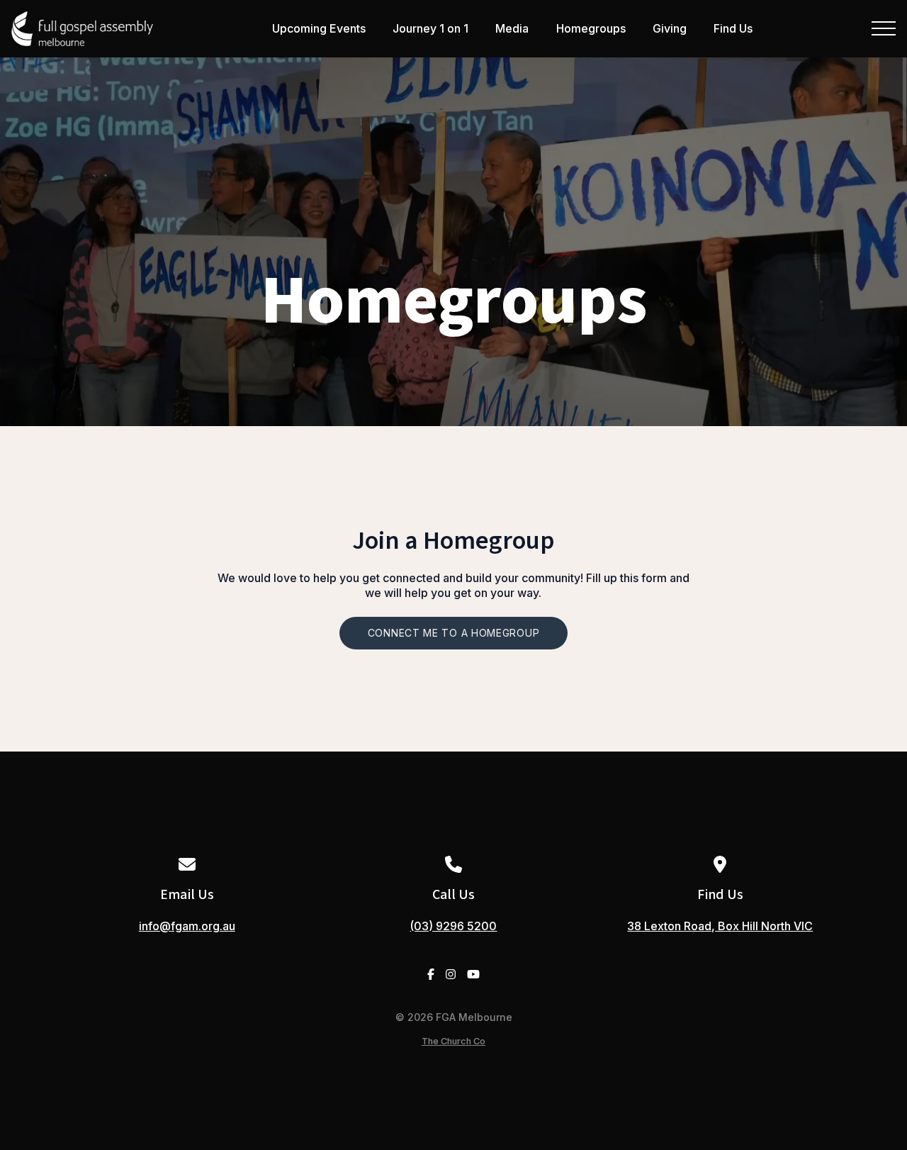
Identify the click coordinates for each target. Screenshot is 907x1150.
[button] (884, 28)
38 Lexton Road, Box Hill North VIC (720, 926)
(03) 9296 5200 (453, 926)
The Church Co (453, 1041)
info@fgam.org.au (187, 926)
